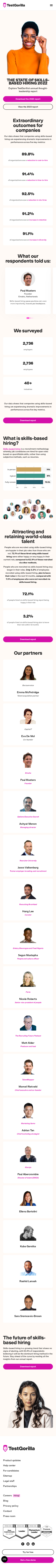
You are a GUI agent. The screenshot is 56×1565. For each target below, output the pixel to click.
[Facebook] (22, 1544)
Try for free (28, 1552)
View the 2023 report (28, 107)
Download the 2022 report (28, 99)
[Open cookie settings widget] (4, 1559)
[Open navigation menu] (51, 5)
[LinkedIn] (33, 1544)
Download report (28, 420)
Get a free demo (28, 1560)
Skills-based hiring (12, 449)
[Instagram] (28, 1544)
